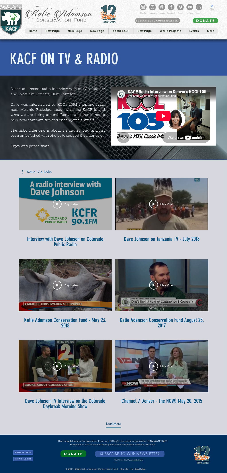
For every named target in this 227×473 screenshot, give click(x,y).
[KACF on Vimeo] (180, 7)
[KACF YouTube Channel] (189, 7)
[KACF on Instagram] (152, 7)
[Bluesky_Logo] (143, 7)
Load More (113, 424)
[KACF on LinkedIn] (199, 7)
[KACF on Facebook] (171, 7)
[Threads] (162, 7)
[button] (212, 7)
